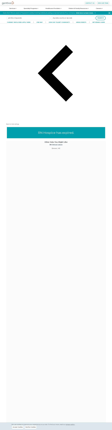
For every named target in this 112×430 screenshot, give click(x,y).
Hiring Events (81, 22)
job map (40, 22)
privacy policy (70, 424)
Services (12, 8)
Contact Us (90, 3)
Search (100, 18)
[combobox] (28, 18)
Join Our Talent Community (59, 22)
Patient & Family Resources (78, 8)
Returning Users (98, 22)
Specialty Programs (30, 8)
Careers (99, 8)
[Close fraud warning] (109, 13)
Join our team (103, 3)
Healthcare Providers (53, 8)
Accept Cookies (18, 427)
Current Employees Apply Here (18, 22)
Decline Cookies (30, 427)
